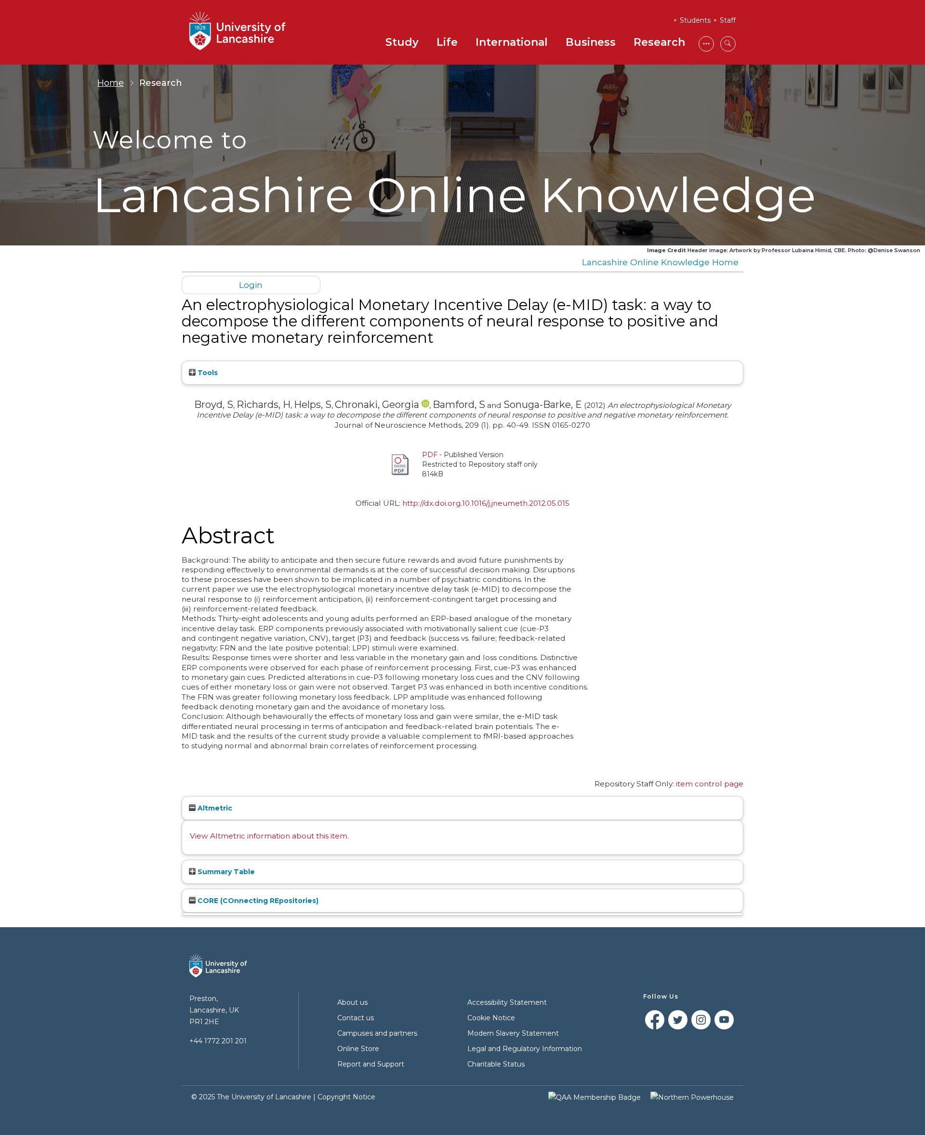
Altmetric (214, 808)
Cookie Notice (491, 1017)
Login (251, 285)
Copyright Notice (346, 1097)
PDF (429, 454)
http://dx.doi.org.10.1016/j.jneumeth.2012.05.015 (485, 503)
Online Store (358, 1048)
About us (352, 1002)
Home (110, 83)
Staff (728, 20)
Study (402, 42)
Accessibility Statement (507, 1002)
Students (695, 20)
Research (659, 42)
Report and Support (370, 1064)
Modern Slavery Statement (513, 1033)
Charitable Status (496, 1064)
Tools (207, 372)
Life (447, 42)
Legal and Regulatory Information (524, 1048)
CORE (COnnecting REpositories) (257, 900)
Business (591, 42)
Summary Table (225, 871)
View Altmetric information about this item (268, 835)
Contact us (355, 1017)
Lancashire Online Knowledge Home (660, 262)
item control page (709, 783)
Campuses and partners (377, 1033)
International (512, 42)
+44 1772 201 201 (218, 1041)
